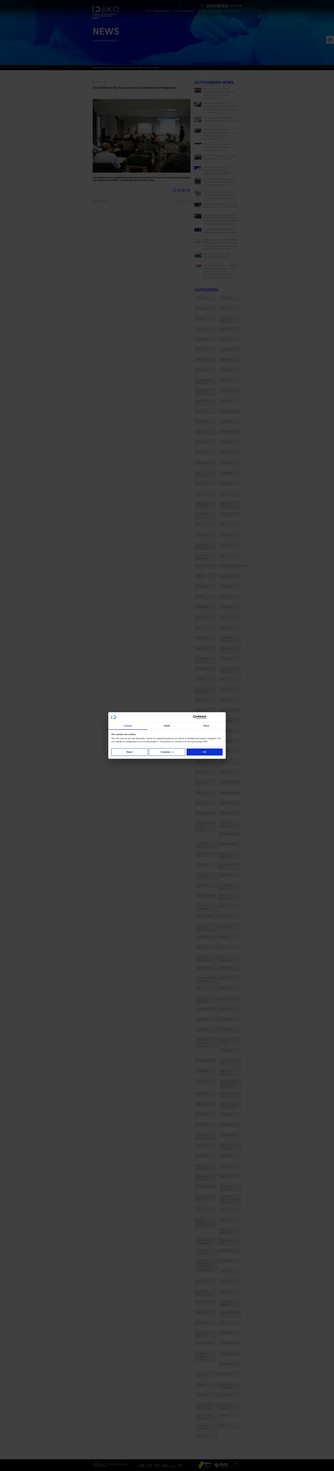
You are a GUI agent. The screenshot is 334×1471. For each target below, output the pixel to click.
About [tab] (206, 726)
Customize (165, 752)
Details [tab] (167, 726)
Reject (129, 752)
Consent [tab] (128, 726)
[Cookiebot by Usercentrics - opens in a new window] (194, 717)
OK (204, 752)
